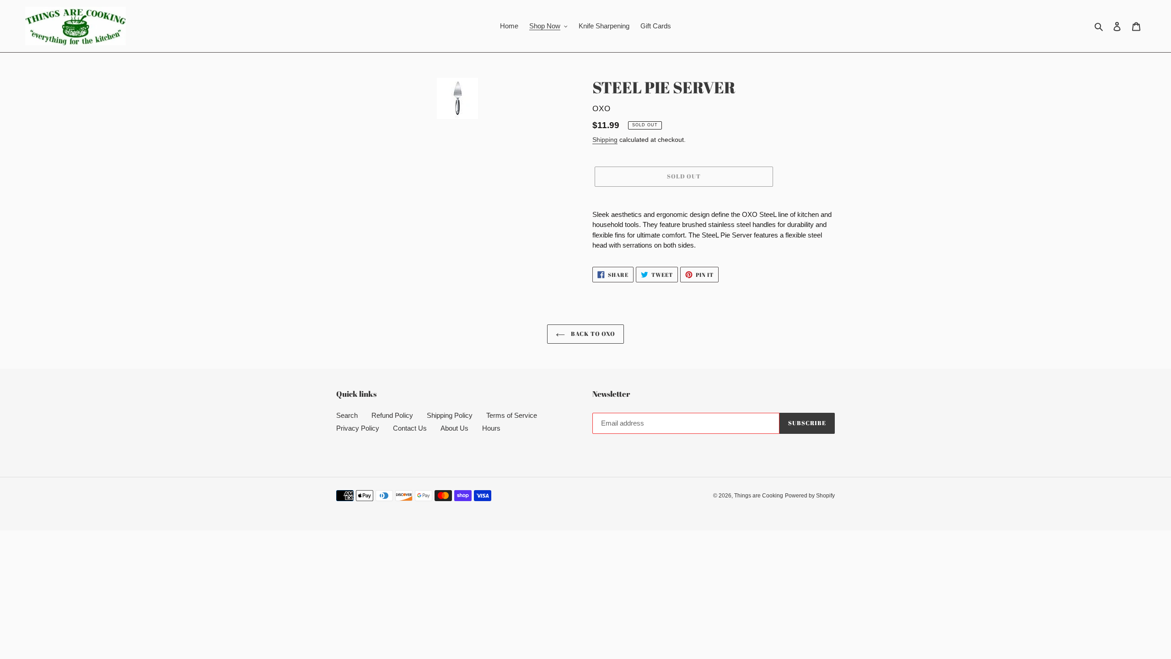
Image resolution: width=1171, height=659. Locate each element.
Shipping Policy (450, 415)
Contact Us (410, 428)
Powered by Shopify (810, 495)
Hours (491, 428)
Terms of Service (511, 415)
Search (347, 415)
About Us (454, 428)
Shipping (605, 139)
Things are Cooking (758, 495)
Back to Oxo (592, 334)
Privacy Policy (357, 428)
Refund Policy (392, 415)
